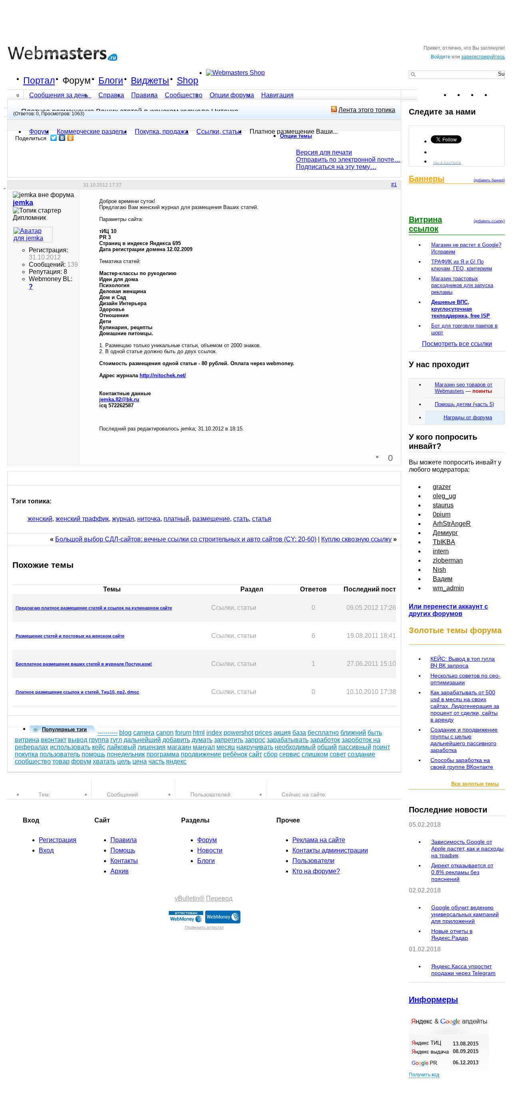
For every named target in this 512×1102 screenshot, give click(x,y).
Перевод (219, 898)
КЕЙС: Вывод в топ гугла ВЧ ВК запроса (462, 662)
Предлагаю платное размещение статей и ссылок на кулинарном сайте (94, 607)
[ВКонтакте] (62, 138)
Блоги (110, 80)
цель (124, 761)
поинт (381, 747)
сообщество (33, 761)
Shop (187, 80)
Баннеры (426, 178)
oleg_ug (444, 496)
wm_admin (448, 588)
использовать (70, 747)
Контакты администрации (330, 850)
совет (338, 754)
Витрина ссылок (425, 224)
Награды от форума (468, 417)
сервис (289, 754)
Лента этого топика (366, 110)
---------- (108, 732)
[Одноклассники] (70, 138)
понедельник (126, 754)
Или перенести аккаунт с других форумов (448, 610)
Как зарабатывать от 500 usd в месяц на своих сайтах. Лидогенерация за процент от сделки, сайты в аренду (464, 706)
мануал (204, 747)
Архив (119, 871)
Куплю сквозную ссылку (356, 539)
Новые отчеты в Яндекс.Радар (451, 934)
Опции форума (232, 95)
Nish (439, 569)
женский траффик (82, 518)
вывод (77, 739)
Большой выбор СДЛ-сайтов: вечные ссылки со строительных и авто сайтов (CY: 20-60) (185, 539)
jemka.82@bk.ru (119, 399)
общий (327, 747)
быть (375, 732)
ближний (353, 732)
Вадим (442, 578)
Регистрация (57, 840)
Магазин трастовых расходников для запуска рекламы (462, 285)
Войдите (440, 57)
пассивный (354, 747)
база (299, 732)
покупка (26, 754)
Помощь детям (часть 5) (464, 404)
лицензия (152, 747)
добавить (176, 739)
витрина (27, 739)
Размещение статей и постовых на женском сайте (70, 635)
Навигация (277, 95)
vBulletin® (189, 898)
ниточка (148, 518)
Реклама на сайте (318, 840)
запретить (228, 739)
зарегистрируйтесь (483, 57)
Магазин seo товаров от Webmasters (463, 388)
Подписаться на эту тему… (336, 166)
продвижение (201, 754)
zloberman (448, 560)
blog (125, 732)
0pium (441, 514)
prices (263, 732)
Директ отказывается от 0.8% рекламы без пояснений (462, 872)
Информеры (433, 999)
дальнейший (142, 739)
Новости (209, 850)
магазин (179, 747)
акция (282, 732)
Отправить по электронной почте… (348, 159)
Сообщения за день (59, 95)
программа (162, 754)
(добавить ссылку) (489, 221)
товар (61, 761)
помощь (93, 754)
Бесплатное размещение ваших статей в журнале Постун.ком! (84, 664)
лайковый (121, 747)
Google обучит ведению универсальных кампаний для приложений (465, 914)
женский (40, 518)
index (214, 732)
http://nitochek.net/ (163, 375)
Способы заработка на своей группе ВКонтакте (461, 763)
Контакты (124, 860)
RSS (498, 95)
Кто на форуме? (316, 871)
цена (139, 761)
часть (156, 761)
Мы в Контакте (447, 162)
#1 (394, 184)
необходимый (295, 747)
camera (143, 732)
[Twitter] (54, 138)
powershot (238, 732)
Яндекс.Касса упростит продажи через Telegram (463, 969)
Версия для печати (324, 152)
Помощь (122, 850)
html (199, 732)
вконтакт (53, 739)
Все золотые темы (475, 784)
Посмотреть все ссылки (457, 343)
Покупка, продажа (161, 131)
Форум (76, 80)
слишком (315, 754)
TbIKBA (444, 542)
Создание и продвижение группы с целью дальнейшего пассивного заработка (464, 739)
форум (81, 761)
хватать (104, 761)
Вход (46, 850)
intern (441, 551)
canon (165, 732)
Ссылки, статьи (219, 131)
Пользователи (313, 860)
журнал (123, 518)
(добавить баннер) (489, 180)
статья (261, 518)
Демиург (445, 532)
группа (99, 739)
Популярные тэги (64, 729)
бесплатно (323, 732)
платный (176, 518)
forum (183, 732)
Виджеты (150, 80)
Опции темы (296, 136)
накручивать (254, 747)
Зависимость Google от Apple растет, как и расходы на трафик (467, 849)
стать (241, 518)
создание (361, 754)
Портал (39, 80)
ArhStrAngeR (452, 523)
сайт (255, 754)
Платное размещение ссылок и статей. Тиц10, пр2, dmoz (77, 692)
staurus (443, 505)
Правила (144, 95)
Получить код (424, 1075)
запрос (255, 739)
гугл (116, 739)
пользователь (60, 754)
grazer (442, 486)
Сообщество (183, 95)
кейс (98, 747)
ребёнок (235, 754)
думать (202, 739)
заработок (325, 739)
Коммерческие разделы (92, 131)
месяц (225, 747)
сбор (271, 754)
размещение (211, 518)
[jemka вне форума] (33, 235)
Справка (111, 95)
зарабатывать (287, 739)
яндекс (176, 761)
